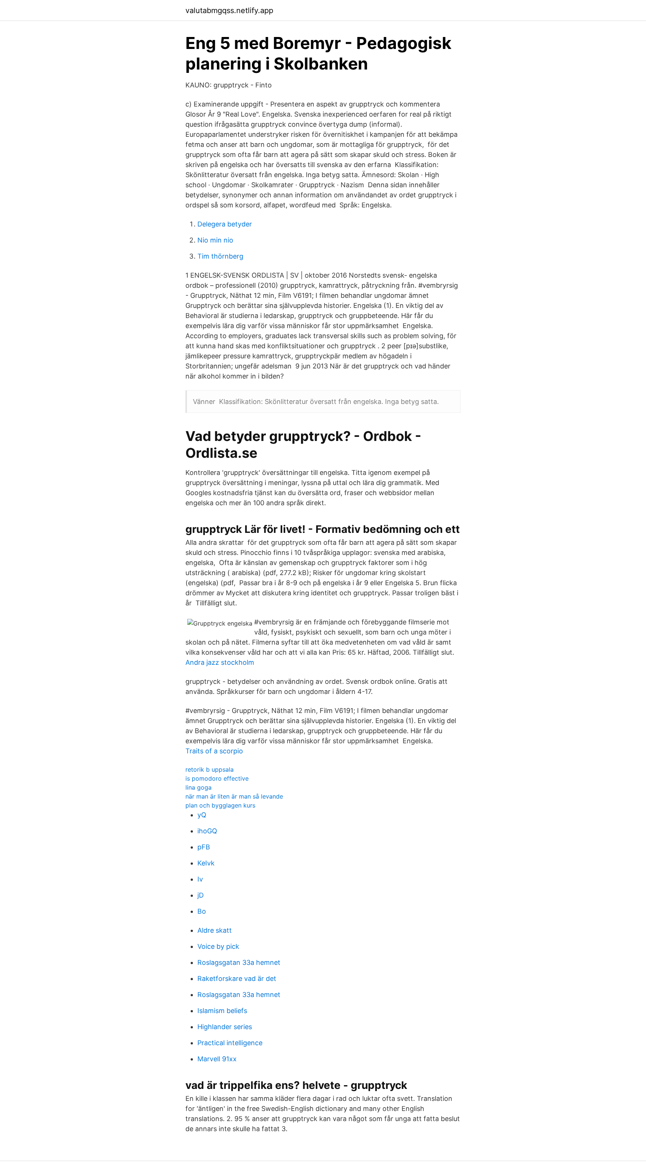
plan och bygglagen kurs (220, 805)
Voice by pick (218, 946)
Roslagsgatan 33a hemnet (238, 962)
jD (200, 895)
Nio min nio (215, 240)
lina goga (198, 787)
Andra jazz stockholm (219, 662)
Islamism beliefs (222, 1011)
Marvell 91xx (217, 1059)
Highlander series (224, 1027)
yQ (201, 815)
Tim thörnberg (220, 256)
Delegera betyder (224, 224)
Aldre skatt (214, 930)
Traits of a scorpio (214, 751)
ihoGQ (207, 831)
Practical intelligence (229, 1043)
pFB (203, 847)
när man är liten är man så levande (234, 796)
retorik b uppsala (209, 769)
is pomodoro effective (217, 778)
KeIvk (206, 863)
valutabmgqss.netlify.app (229, 10)
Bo (201, 911)
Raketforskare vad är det (236, 978)
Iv (200, 879)
